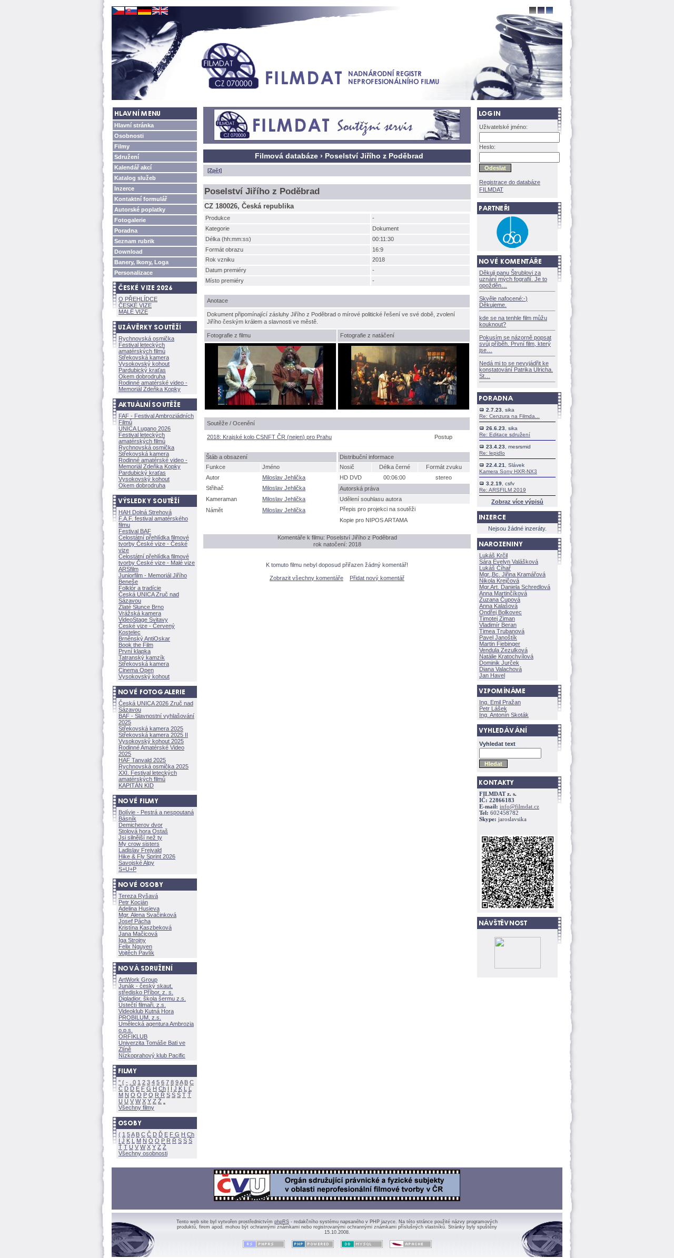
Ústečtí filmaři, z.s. (142, 1005)
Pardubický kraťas (142, 370)
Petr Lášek (493, 708)
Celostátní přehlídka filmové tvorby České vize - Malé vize (156, 559)
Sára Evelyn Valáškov (508, 561)
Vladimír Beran (498, 625)
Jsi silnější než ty (140, 837)
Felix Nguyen (135, 946)
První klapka (134, 651)
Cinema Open (136, 670)
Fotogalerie (130, 220)
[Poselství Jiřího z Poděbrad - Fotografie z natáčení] (404, 403)
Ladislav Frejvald (140, 850)
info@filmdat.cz (519, 807)
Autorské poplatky (139, 209)
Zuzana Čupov (499, 599)
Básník (127, 818)
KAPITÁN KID (136, 785)
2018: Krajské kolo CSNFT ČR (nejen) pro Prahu (269, 437)
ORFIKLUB (132, 1036)
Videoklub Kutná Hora (146, 1011)
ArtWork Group (137, 979)
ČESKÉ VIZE (135, 305)
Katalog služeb (135, 178)
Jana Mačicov (137, 934)
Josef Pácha (134, 921)
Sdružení (126, 157)
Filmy (122, 146)
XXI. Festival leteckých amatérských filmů (147, 776)
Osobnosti (129, 136)
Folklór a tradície (139, 588)
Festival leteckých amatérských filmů (141, 348)
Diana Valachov (500, 669)
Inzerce (124, 188)
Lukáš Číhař (495, 568)
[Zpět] (214, 170)
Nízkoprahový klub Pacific (151, 1055)
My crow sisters (139, 844)
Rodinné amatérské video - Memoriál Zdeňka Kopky (152, 386)
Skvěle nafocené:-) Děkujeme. (503, 301)
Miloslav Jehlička (283, 477)
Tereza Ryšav (138, 896)
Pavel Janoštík (498, 637)
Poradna (125, 230)
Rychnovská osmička (146, 338)
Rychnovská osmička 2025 (153, 766)
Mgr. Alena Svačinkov (147, 915)
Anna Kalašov (498, 606)
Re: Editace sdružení (504, 434)
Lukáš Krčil (493, 555)
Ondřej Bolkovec (500, 612)
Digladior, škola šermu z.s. (152, 998)
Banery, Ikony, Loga (141, 262)
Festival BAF (134, 531)
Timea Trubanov (501, 631)
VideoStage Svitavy (143, 619)
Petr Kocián (133, 902)
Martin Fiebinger (499, 644)
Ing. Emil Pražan (500, 702)
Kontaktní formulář (140, 199)
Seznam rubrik (134, 241)
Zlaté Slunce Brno (141, 607)
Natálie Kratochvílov (506, 656)
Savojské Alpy (136, 863)
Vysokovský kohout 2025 (151, 741)
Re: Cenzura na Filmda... (509, 416)
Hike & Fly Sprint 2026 (146, 856)
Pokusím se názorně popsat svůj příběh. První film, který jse (515, 343)
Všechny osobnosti (142, 1153)
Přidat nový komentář (377, 578)
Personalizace (133, 272)
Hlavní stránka (134, 125)
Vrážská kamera (139, 613)
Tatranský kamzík (141, 657)
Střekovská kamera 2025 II (153, 735)
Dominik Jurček (499, 663)
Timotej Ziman (497, 618)
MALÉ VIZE (133, 311)
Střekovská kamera (143, 357)
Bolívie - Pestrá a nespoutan (156, 812)
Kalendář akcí (133, 167)
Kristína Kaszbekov (145, 927)
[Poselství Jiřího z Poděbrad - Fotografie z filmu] (270, 403)
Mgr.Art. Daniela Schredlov (514, 587)
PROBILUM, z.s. (139, 1017)
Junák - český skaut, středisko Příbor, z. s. (145, 989)
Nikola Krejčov (499, 580)
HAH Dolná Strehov (145, 512)
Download (128, 251)
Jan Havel (492, 675)
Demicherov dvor (140, 825)
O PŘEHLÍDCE (137, 299)
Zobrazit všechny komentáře (306, 578)
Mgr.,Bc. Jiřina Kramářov (512, 574)
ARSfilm (128, 569)
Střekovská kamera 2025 (150, 728)
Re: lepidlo (492, 453)
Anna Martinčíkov (503, 593)
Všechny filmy (136, 1107)
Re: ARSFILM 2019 (502, 490)
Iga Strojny (132, 940)
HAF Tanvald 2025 (142, 760)
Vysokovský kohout (144, 364)
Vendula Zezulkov (503, 650)
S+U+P (127, 869)
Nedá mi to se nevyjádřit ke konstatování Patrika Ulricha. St (516, 369)
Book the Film (135, 645)
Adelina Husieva (139, 908)
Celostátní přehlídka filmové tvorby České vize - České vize (153, 543)
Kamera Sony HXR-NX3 (508, 471)
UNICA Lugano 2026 (144, 428)
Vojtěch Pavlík (136, 953)
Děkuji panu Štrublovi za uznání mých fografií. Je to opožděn (513, 278)
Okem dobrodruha (141, 376)
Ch (162, 1088)
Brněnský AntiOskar (144, 638)
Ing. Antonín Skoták (504, 715)
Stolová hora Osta (143, 831)
